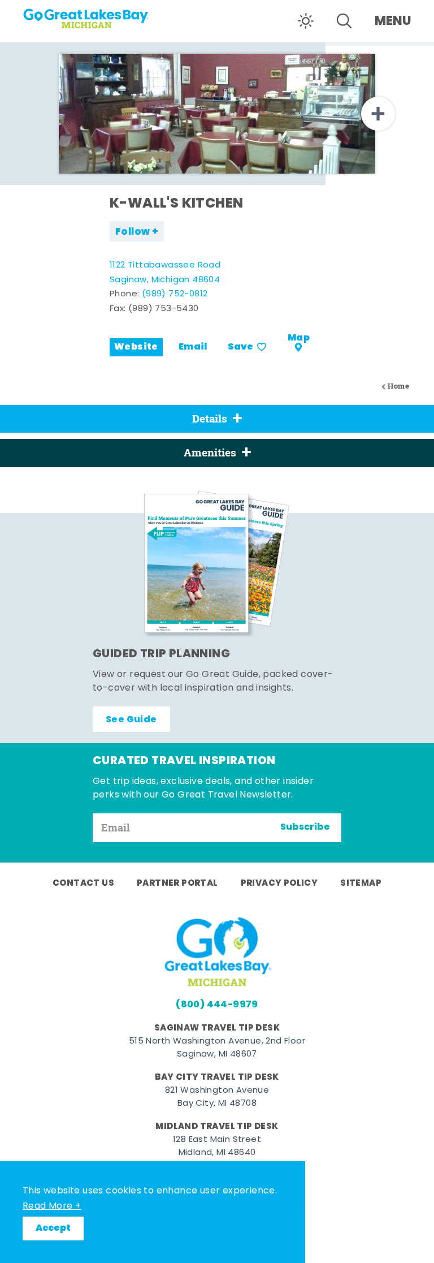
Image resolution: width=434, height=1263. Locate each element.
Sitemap (360, 883)
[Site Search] (344, 21)
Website (136, 347)
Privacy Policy (279, 883)
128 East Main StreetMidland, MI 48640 (217, 1146)
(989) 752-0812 (175, 294)
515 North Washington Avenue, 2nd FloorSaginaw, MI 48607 (217, 1048)
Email (193, 347)
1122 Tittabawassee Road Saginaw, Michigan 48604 (165, 272)
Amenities (210, 452)
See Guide (131, 720)
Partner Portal (177, 883)
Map (299, 338)
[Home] (90, 14)
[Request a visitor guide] (217, 563)
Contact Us (83, 883)
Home (398, 386)
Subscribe (305, 827)
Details (209, 418)
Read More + (52, 1206)
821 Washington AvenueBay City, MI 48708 (217, 1097)
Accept (53, 1228)
